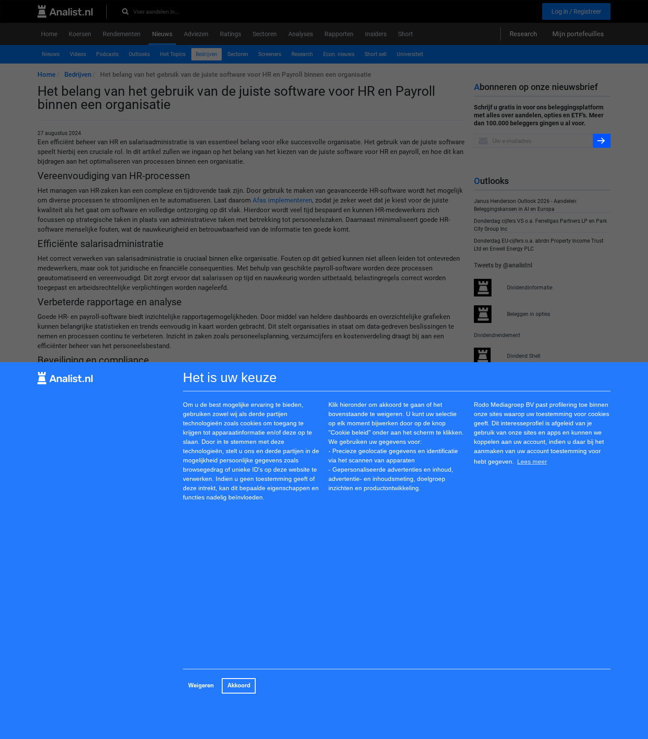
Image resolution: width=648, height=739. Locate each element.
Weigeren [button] (201, 686)
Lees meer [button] (532, 461)
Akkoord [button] (238, 686)
